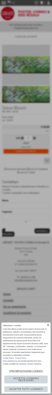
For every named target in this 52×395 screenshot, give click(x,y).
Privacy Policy (20, 358)
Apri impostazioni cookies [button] (26, 371)
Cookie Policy (8, 358)
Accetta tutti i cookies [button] (26, 389)
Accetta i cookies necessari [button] (26, 379)
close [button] (48, 325)
